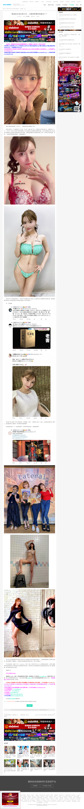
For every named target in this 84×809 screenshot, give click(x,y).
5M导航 (74, 797)
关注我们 (79, 1)
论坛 (77, 5)
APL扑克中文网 (39, 801)
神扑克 (55, 796)
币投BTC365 (52, 798)
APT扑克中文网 (46, 801)
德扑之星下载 (74, 800)
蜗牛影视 (29, 796)
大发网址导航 (25, 1)
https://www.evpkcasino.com (17, 694)
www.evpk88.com (17, 689)
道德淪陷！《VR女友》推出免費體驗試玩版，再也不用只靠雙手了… (23, 756)
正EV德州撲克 (32, 800)
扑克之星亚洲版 (76, 796)
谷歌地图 (45, 805)
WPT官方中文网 (52, 801)
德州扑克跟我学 (12, 698)
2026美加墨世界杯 (39, 802)
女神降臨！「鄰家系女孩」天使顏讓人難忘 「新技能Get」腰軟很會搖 (10, 756)
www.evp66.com (42, 676)
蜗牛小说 (33, 796)
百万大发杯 (46, 802)
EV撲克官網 (24, 798)
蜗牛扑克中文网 (42, 795)
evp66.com (29, 677)
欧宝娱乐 (65, 797)
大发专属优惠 (74, 801)
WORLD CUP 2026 (30, 798)
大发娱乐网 (21, 800)
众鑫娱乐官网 (23, 797)
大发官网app (44, 800)
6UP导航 (46, 796)
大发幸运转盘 (68, 801)
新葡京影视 (79, 797)
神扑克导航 (55, 1)
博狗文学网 (70, 796)
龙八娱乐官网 (77, 798)
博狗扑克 (37, 1)
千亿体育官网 (37, 798)
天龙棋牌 (36, 795)
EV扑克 (21, 796)
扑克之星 (67, 1)
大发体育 (35, 785)
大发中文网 (58, 801)
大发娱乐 (63, 801)
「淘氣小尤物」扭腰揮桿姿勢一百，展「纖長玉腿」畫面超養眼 (36, 756)
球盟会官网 (42, 798)
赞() (30, 705)
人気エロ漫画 (55, 797)
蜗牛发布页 (74, 795)
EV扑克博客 (66, 798)
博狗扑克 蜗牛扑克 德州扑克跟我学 (7, 5)
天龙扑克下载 (59, 800)
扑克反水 (32, 795)
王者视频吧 (56, 795)
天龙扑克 (62, 1)
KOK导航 (50, 797)
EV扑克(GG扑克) (47, 785)
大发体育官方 (38, 800)
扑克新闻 (64, 5)
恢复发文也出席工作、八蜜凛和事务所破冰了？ (29, 14)
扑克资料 (58, 5)
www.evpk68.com (15, 690)
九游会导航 (61, 797)
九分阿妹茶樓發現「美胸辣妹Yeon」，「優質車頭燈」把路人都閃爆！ (16, 715)
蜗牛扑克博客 (23, 795)
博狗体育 (25, 796)
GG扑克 (42, 1)
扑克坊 (79, 800)
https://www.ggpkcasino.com (17, 695)
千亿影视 (70, 797)
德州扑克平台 (61, 795)
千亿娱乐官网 (72, 798)
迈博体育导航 (45, 797)
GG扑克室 (59, 796)
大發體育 (34, 801)
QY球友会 (47, 798)
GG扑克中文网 (64, 796)
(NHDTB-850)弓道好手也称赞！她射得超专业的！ (45, 714)
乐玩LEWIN (61, 798)
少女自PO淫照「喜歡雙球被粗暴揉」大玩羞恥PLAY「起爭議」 (36, 769)
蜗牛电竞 (29, 801)
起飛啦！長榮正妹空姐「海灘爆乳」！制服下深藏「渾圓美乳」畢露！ (23, 769)
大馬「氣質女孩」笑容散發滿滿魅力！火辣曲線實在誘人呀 (49, 769)
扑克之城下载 (53, 800)
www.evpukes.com (14, 692)
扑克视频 (71, 5)
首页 (45, 5)
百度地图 (42, 805)
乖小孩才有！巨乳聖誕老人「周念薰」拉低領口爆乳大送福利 (49, 756)
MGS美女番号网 (67, 795)
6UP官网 (28, 797)
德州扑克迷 (51, 796)
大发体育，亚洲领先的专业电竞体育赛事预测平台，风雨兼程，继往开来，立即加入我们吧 (25, 44)
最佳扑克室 (51, 5)
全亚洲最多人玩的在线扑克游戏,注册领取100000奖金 (25, 701)
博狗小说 (38, 796)
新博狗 (51, 795)
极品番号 (42, 796)
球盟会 (57, 798)
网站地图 (38, 805)
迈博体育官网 (39, 797)
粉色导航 (47, 795)
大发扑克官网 (26, 800)
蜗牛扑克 (31, 1)
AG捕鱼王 (78, 795)
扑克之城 (73, 1)
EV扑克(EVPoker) (12, 673)
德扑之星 (69, 800)
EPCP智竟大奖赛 (24, 801)
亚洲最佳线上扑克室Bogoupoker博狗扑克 (50, 804)
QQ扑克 (79, 801)
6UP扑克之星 (48, 1)
